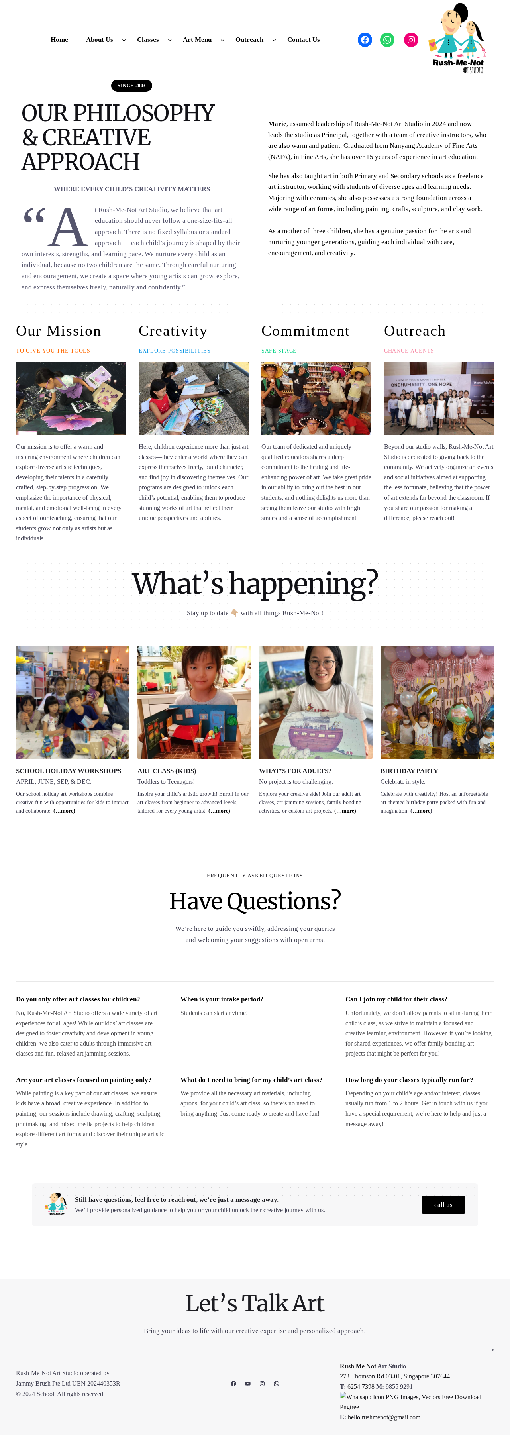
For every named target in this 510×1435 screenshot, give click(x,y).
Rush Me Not (358, 1366)
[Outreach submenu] (274, 40)
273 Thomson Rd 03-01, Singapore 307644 (395, 1376)
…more (421, 811)
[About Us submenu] (124, 40)
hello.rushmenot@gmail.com (384, 1417)
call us (443, 1205)
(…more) (64, 811)
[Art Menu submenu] (222, 40)
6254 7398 (361, 1386)
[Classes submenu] (170, 40)
